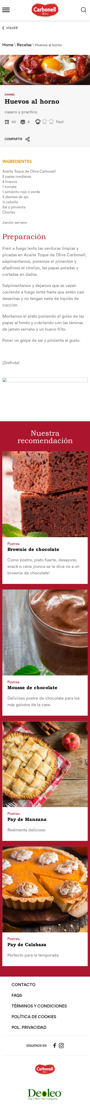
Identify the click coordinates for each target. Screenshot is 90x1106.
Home (7, 45)
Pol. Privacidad (29, 1027)
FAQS (17, 995)
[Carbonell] (45, 20)
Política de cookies (34, 1017)
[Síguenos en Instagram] (61, 1045)
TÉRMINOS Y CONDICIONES (39, 1006)
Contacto (23, 985)
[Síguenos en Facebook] (54, 1045)
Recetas (24, 45)
